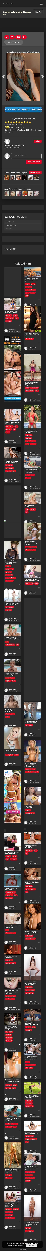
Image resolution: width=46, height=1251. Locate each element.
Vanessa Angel (30, 990)
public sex (9, 1040)
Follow (37, 141)
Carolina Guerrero (31, 290)
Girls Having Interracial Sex (17, 481)
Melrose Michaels (31, 550)
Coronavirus (9, 569)
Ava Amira (29, 435)
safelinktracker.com (15, 42)
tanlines (28, 478)
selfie (13, 680)
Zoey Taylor (29, 1106)
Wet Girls (11, 908)
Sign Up (38, 12)
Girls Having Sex (33, 863)
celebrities (9, 895)
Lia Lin (33, 293)
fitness (14, 856)
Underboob (32, 823)
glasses (34, 547)
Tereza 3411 (29, 1231)
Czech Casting (11, 225)
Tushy (7, 432)
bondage (8, 1209)
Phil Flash (9, 229)
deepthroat (29, 1175)
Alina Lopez (9, 426)
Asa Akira (8, 1085)
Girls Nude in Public (34, 401)
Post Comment (34, 162)
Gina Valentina (30, 1178)
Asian (27, 387)
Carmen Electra (10, 892)
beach (27, 284)
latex (36, 583)
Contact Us (10, 248)
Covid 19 (8, 572)
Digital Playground (31, 441)
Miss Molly (9, 1212)
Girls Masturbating (14, 1009)
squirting (33, 1139)
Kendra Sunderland (11, 996)
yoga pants (29, 1103)
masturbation (10, 999)
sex (14, 429)
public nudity (29, 390)
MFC (33, 769)
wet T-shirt (9, 898)
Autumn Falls (29, 1136)
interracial (9, 465)
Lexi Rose (9, 1127)
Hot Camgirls (21, 173)
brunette (28, 287)
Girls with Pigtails (14, 691)
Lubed (15, 315)
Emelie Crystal (10, 644)
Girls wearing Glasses (34, 560)
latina (27, 293)
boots (27, 1062)
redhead (8, 471)
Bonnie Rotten (30, 1172)
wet (27, 295)
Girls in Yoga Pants (34, 1116)
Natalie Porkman (31, 889)
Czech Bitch (10, 222)
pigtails (8, 680)
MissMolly (9, 1215)
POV (35, 850)
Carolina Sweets (30, 1065)
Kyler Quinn (29, 583)
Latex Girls (31, 594)
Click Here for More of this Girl (23, 109)
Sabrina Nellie (30, 813)
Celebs (11, 973)
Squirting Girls (32, 1152)
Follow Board (35, 173)
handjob (8, 1034)
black (7, 1124)
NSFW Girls (8, 3)
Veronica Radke (10, 933)
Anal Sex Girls (13, 442)
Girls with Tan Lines (34, 488)
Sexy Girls (31, 349)
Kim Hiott (9, 1178)
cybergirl (8, 1175)
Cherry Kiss (29, 725)
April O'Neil (29, 850)
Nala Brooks (9, 468)
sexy (17, 318)
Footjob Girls (32, 1040)
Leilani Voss (34, 387)
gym (7, 859)
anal (16, 426)
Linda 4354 (29, 987)
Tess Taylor (29, 935)
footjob (28, 1027)
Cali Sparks (29, 1100)
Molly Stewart (10, 1218)
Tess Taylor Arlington (31, 938)
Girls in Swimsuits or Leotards (18, 331)
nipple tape (9, 581)
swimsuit (8, 321)
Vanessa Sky (29, 993)
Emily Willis (9, 1032)
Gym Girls (12, 869)
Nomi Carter (9, 318)
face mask (9, 575)
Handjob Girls (13, 1050)
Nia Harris (13, 859)
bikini (33, 284)
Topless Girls (13, 727)
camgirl (28, 547)
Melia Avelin (29, 339)
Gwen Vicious (30, 475)
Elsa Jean (32, 509)
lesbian (28, 1180)
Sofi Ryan (28, 1030)
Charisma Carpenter (11, 963)
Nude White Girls (14, 620)
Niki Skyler (29, 772)
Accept (31, 1245)
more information (18, 1245)
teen (37, 390)
